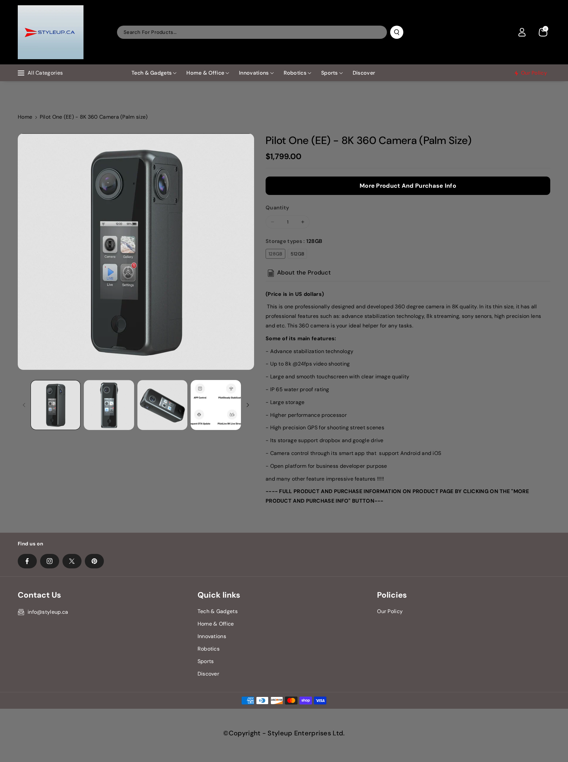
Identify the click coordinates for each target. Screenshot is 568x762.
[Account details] (522, 32)
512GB (297, 254)
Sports (329, 72)
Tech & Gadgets (151, 72)
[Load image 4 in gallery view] (216, 405)
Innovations (254, 72)
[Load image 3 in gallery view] (162, 405)
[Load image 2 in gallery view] (109, 405)
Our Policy (390, 611)
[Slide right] (248, 405)
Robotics (295, 72)
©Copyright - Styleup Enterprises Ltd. (283, 733)
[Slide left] (24, 405)
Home (25, 116)
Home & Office (205, 72)
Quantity (277, 207)
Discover (208, 673)
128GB (275, 254)
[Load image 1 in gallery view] (56, 405)
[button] (543, 32)
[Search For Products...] (396, 32)
